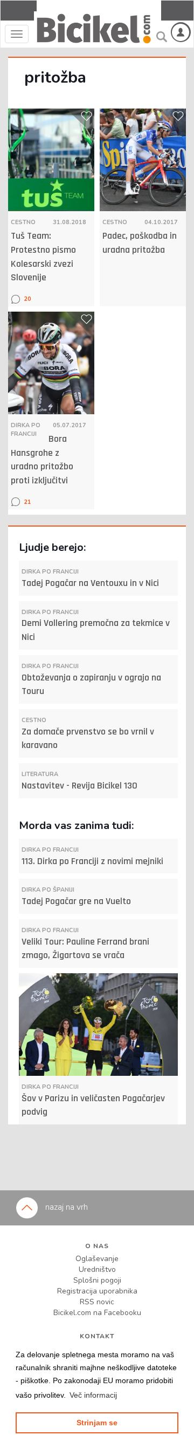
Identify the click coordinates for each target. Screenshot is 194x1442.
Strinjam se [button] (97, 1422)
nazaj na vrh (65, 1207)
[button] (93, 1395)
